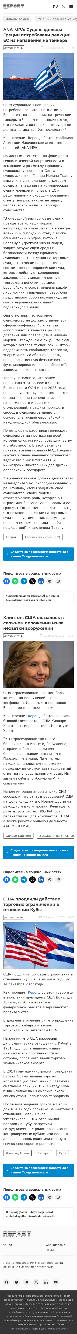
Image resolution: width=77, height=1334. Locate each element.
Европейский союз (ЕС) (42, 537)
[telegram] (24, 581)
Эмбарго (44, 1153)
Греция (11, 537)
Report (33, 716)
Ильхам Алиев (17, 19)
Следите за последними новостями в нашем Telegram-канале (39, 554)
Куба (62, 1153)
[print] (49, 581)
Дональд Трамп (17, 1153)
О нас (7, 1245)
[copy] (58, 581)
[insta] (16, 1282)
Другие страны (13, 48)
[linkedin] (41, 581)
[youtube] (56, 1282)
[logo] (13, 6)
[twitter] (32, 581)
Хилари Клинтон (18, 835)
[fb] (6, 581)
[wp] (15, 581)
